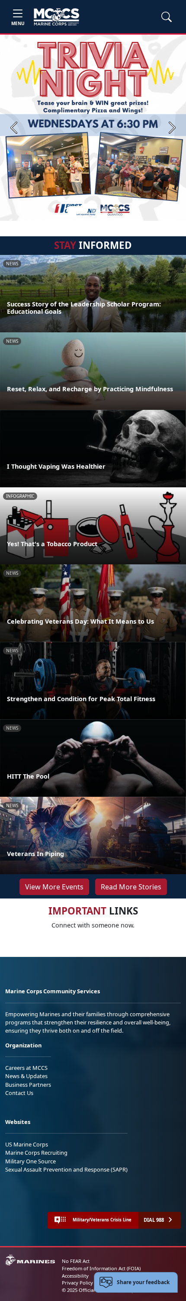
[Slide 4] (115, 210)
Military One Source (30, 1161)
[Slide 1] (77, 210)
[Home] (56, 17)
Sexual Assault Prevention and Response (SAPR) (66, 1169)
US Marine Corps (26, 1144)
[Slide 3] (105, 210)
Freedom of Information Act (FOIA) (101, 1268)
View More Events (54, 887)
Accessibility (75, 1275)
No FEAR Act (76, 1261)
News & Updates (26, 1076)
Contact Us (19, 1093)
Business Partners (28, 1084)
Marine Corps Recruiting (36, 1152)
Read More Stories (131, 887)
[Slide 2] (95, 210)
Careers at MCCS (26, 1068)
